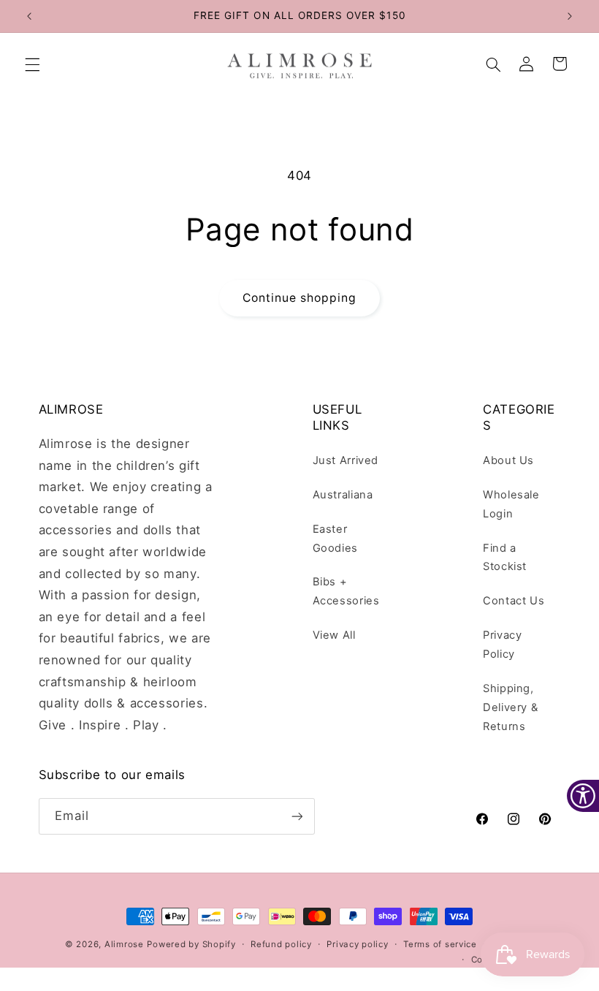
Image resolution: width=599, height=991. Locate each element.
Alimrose (124, 944)
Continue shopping (300, 298)
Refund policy (281, 944)
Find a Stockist (505, 558)
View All (334, 635)
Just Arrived (346, 460)
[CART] (560, 65)
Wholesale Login (511, 504)
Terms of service (440, 944)
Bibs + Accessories (346, 591)
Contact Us (513, 600)
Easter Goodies (335, 539)
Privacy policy (357, 944)
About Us (508, 460)
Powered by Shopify (191, 944)
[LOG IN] (526, 65)
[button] (32, 65)
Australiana (343, 494)
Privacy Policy (502, 645)
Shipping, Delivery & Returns (510, 707)
